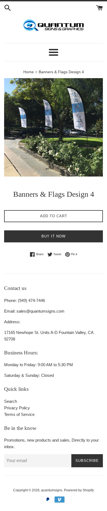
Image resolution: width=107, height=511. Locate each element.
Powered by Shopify (79, 490)
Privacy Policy (17, 408)
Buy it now (53, 236)
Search (10, 401)
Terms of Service (19, 414)
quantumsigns (51, 490)
